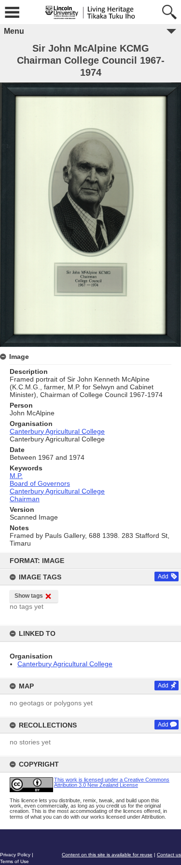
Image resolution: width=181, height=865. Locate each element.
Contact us (169, 854)
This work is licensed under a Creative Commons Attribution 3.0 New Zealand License (111, 782)
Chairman (25, 499)
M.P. (16, 476)
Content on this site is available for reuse (107, 854)
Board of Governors (40, 483)
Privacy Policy (15, 854)
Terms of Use (14, 861)
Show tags (28, 595)
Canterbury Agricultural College (64, 664)
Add (163, 576)
